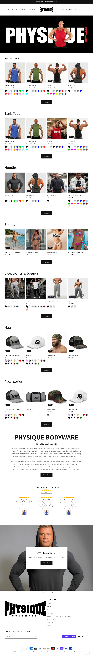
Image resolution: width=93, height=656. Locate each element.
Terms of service (68, 651)
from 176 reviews (46, 493)
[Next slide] (48, 593)
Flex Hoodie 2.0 (9, 195)
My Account (50, 610)
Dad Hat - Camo (51, 409)
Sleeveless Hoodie (72, 85)
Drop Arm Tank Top (31, 85)
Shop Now (46, 475)
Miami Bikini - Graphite (32, 252)
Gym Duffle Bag (30, 409)
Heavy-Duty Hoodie (52, 195)
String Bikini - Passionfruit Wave (76, 252)
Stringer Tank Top (9, 85)
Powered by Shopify (29, 651)
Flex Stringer (50, 85)
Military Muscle (51, 619)
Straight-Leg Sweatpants (53, 301)
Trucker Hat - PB (30, 355)
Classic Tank (50, 141)
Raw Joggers (29, 301)
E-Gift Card (50, 626)
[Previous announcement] (5, 1)
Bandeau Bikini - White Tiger (54, 252)
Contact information (58, 651)
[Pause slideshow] (53, 593)
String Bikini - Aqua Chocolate (13, 252)
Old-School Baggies (73, 301)
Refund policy (48, 651)
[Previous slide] (40, 593)
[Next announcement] (88, 1)
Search (49, 603)
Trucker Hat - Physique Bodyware (13, 355)
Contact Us (50, 623)
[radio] (6, 91)
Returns (49, 606)
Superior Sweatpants (10, 301)
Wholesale (50, 613)
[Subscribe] (35, 636)
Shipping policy (77, 651)
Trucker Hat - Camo (73, 355)
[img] (46, 490)
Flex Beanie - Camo (52, 355)
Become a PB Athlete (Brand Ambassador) (59, 616)
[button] (6, 9)
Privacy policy (39, 651)
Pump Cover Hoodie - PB (74, 195)
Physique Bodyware (20, 651)
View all (46, 102)
